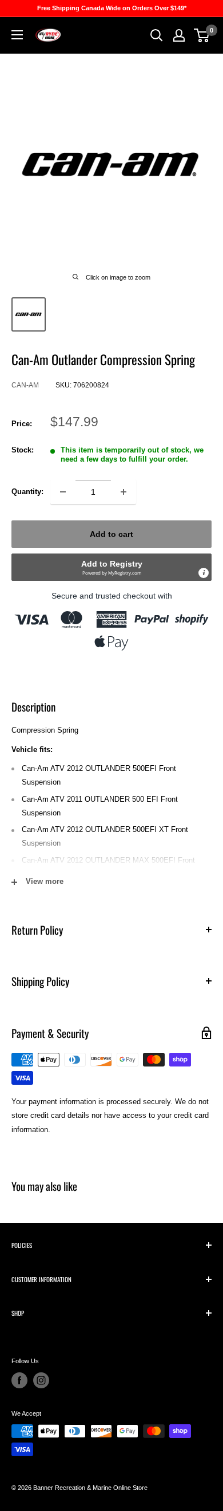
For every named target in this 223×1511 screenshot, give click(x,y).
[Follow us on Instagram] (41, 1380)
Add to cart (111, 534)
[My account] (179, 35)
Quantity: (27, 491)
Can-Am (25, 385)
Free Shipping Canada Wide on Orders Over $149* (111, 8)
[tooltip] (203, 573)
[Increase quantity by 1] (124, 492)
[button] (111, 567)
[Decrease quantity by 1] (63, 492)
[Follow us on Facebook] (19, 1380)
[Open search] (156, 35)
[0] (202, 35)
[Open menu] (17, 34)
